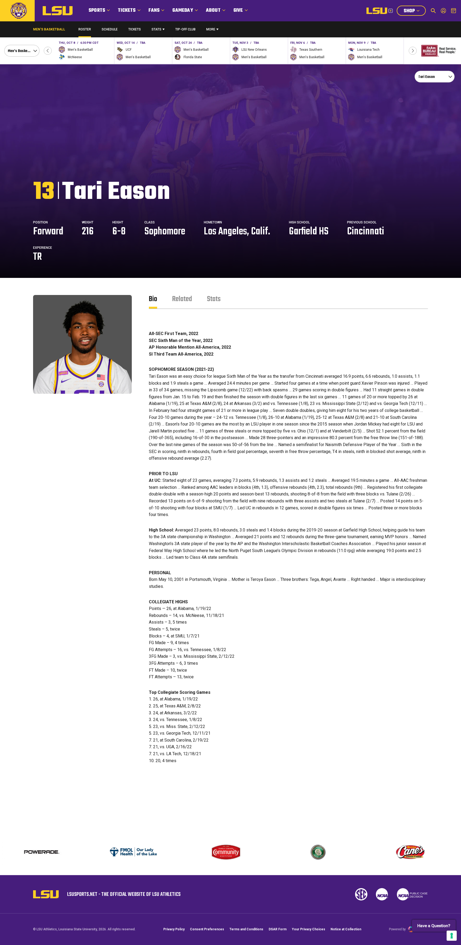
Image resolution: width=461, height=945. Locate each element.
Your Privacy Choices (308, 929)
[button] (48, 51)
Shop (414, 11)
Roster (84, 29)
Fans (154, 10)
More (210, 29)
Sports (97, 10)
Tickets (127, 10)
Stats (156, 29)
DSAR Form (278, 929)
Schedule (110, 29)
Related (182, 299)
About (213, 10)
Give (238, 10)
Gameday (182, 10)
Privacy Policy (174, 929)
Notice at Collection (346, 929)
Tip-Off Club (185, 29)
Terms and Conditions (246, 929)
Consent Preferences (207, 929)
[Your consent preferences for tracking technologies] (452, 936)
